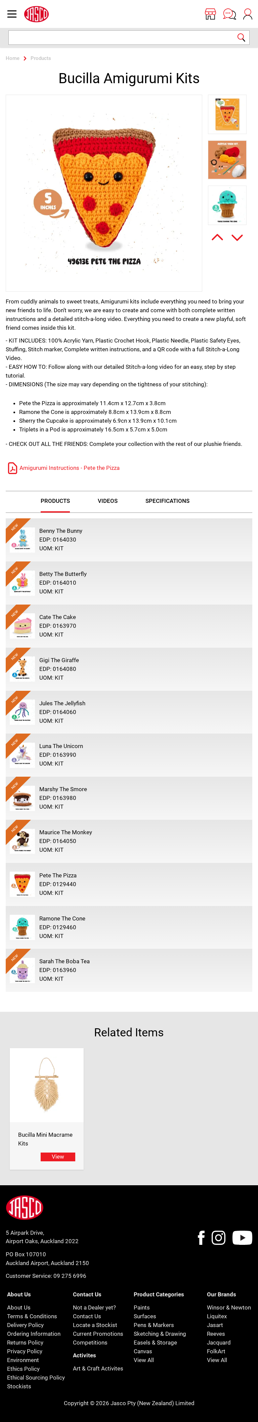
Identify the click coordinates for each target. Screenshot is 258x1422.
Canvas (143, 1351)
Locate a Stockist (95, 1325)
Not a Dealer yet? (94, 1307)
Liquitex (217, 1316)
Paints (142, 1307)
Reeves (216, 1333)
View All (144, 1360)
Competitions (90, 1342)
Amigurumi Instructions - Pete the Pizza (69, 467)
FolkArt (216, 1351)
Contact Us (87, 1316)
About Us (19, 1307)
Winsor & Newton (229, 1307)
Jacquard (219, 1342)
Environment (23, 1360)
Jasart (215, 1325)
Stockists (19, 1386)
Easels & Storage (155, 1342)
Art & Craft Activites (98, 1368)
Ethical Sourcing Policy (36, 1377)
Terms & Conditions (32, 1316)
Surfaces (145, 1316)
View (58, 1156)
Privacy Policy (24, 1351)
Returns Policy (25, 1342)
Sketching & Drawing (160, 1333)
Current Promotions (98, 1333)
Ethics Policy (23, 1368)
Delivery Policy (25, 1325)
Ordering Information (33, 1333)
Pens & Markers (154, 1325)
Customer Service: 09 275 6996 (46, 1275)
